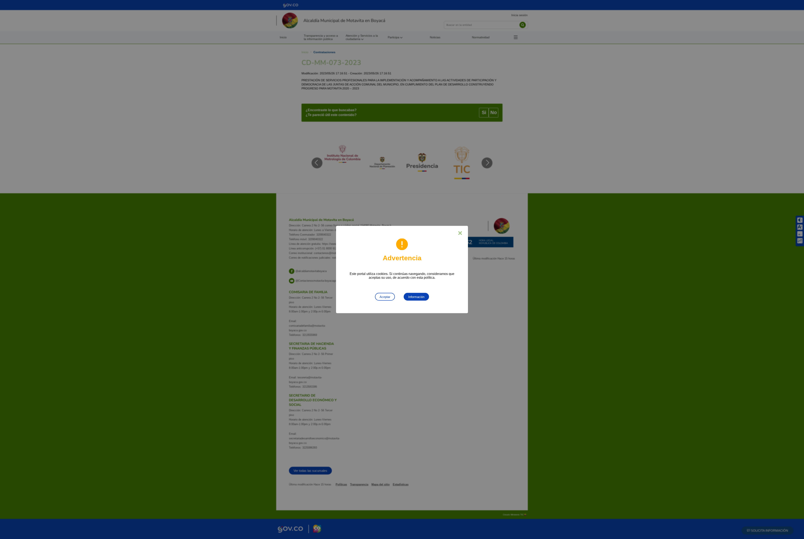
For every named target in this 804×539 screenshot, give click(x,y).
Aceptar (385, 297)
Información (416, 297)
